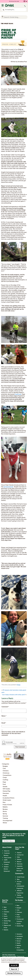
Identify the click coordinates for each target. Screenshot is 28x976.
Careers (6, 864)
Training (5, 818)
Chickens (5, 770)
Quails (18, 943)
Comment (5, 707)
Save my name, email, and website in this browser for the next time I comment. (13, 733)
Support (19, 852)
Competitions (7, 775)
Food (4, 784)
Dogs (18, 685)
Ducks (5, 916)
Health (5, 795)
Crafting (5, 780)
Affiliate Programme (20, 892)
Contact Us (20, 855)
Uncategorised (7, 820)
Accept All (14, 965)
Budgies (5, 766)
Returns (19, 861)
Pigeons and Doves (7, 926)
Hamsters (6, 793)
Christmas (6, 773)
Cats (4, 768)
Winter (5, 823)
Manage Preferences (14, 973)
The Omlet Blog (7, 23)
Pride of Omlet (7, 804)
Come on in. (20, 956)
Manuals (19, 938)
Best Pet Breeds (5, 901)
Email (4, 723)
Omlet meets (7, 800)
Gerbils (5, 786)
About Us (6, 851)
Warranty (19, 864)
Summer (5, 816)
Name (4, 716)
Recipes (5, 809)
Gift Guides (6, 789)
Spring (5, 813)
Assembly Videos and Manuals (20, 868)
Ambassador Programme (20, 887)
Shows (5, 811)
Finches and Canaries (20, 920)
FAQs (18, 857)
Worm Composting (20, 949)
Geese (5, 918)
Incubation (20, 936)
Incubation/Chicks (8, 798)
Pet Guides (19, 900)
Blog (18, 879)
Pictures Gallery (19, 883)
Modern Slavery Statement (7, 869)
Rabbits (5, 807)
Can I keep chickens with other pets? (13, 694)
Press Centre (7, 857)
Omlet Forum (20, 877)
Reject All (14, 969)
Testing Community (20, 896)
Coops (5, 777)
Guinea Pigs (6, 791)
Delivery (19, 859)
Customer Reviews (7, 854)
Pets (4, 802)
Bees (5, 907)
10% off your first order (14, 1)
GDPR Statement (7, 861)
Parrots (6, 923)
